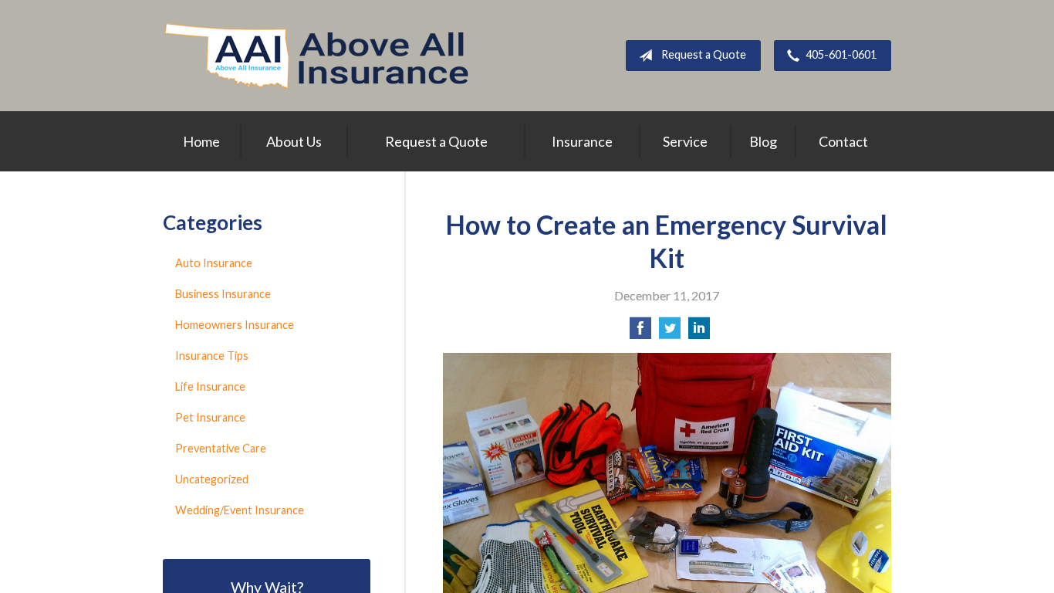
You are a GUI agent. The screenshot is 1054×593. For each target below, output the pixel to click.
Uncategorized (211, 479)
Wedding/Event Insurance (239, 510)
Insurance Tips (211, 355)
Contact (843, 141)
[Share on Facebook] (640, 332)
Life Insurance (210, 386)
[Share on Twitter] (670, 332)
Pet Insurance (210, 417)
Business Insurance (223, 293)
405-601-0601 (841, 54)
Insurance (582, 141)
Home (201, 141)
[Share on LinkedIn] (699, 332)
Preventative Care (220, 448)
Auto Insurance (213, 262)
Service (685, 141)
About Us (294, 141)
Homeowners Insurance (234, 324)
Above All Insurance (316, 55)
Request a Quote (703, 54)
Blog (763, 141)
